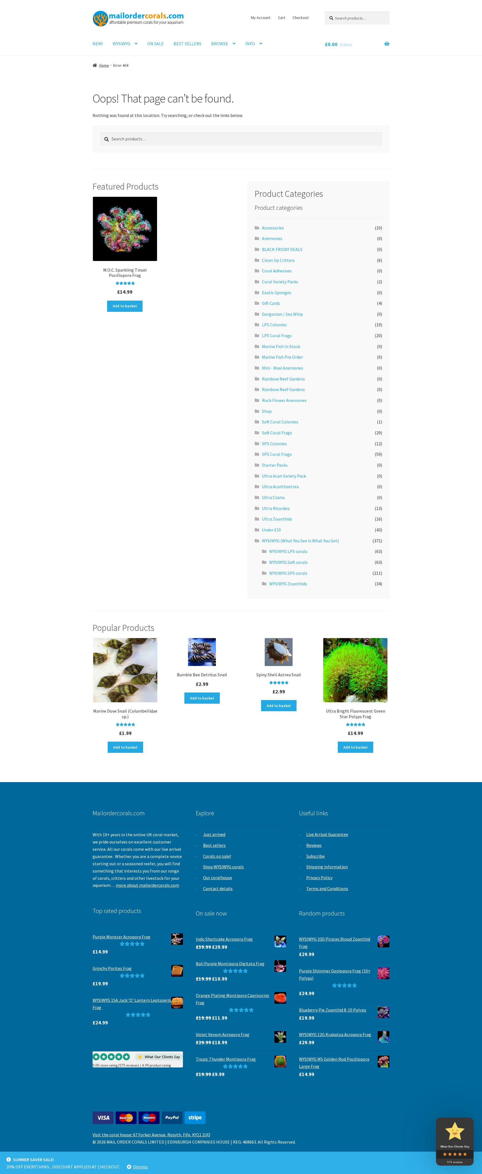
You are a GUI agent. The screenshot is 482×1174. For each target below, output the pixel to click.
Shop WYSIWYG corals (223, 866)
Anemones (272, 238)
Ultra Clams (273, 497)
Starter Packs (275, 465)
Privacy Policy (319, 877)
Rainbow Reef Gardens (283, 379)
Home (104, 65)
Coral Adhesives (277, 271)
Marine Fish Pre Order (282, 357)
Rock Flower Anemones (284, 400)
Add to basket (125, 305)
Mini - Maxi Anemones (282, 368)
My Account (260, 17)
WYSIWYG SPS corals (288, 573)
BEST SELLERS (187, 43)
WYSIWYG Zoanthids (288, 583)
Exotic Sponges (276, 292)
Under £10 (271, 530)
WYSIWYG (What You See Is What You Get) (300, 540)
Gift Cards (271, 303)
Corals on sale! (217, 856)
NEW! (98, 43)
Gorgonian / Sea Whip (282, 314)
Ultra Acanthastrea (280, 486)
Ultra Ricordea (276, 508)
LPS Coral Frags (277, 335)
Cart (281, 17)
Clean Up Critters (278, 260)
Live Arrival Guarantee (327, 834)
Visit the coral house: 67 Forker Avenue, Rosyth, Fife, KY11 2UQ (151, 1134)
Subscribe (315, 856)
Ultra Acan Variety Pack (284, 476)
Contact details (218, 888)
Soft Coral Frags (277, 432)
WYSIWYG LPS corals (288, 551)
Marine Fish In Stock (281, 346)
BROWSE (219, 43)
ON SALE (155, 43)
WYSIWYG (121, 43)
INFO (250, 43)
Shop (267, 411)
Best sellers (214, 845)
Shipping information (327, 866)
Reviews (314, 845)
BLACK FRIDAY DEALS (282, 249)
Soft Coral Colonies (280, 422)
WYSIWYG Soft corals (288, 562)
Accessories (273, 228)
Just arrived (214, 834)
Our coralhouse (217, 877)
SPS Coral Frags (277, 454)
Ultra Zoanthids (277, 519)
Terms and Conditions (327, 888)
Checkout (301, 17)
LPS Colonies (274, 324)
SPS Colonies (274, 443)
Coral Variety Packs (280, 281)
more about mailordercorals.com (147, 885)
